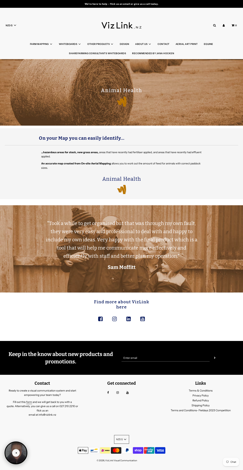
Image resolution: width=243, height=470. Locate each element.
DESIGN (124, 44)
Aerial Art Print (187, 44)
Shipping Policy (201, 405)
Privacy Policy (201, 395)
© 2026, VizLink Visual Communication (117, 460)
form (29, 402)
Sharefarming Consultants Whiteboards (97, 53)
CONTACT (164, 44)
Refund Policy (201, 400)
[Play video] (16, 453)
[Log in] (223, 25)
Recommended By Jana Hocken (153, 53)
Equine (208, 44)
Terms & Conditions (201, 390)
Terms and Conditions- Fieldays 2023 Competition (201, 410)
